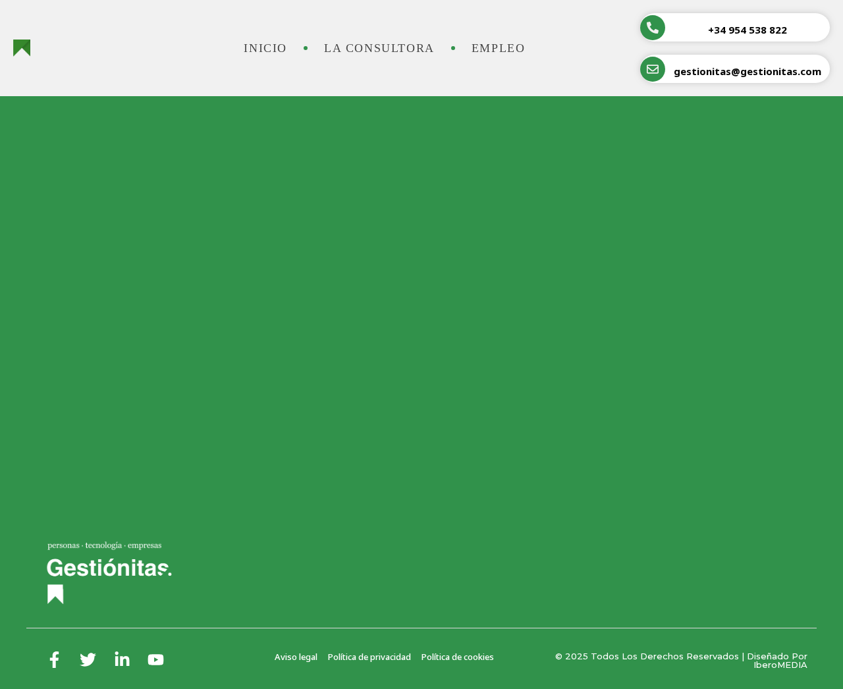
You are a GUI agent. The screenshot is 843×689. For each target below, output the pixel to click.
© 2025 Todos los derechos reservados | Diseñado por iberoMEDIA (681, 660)
